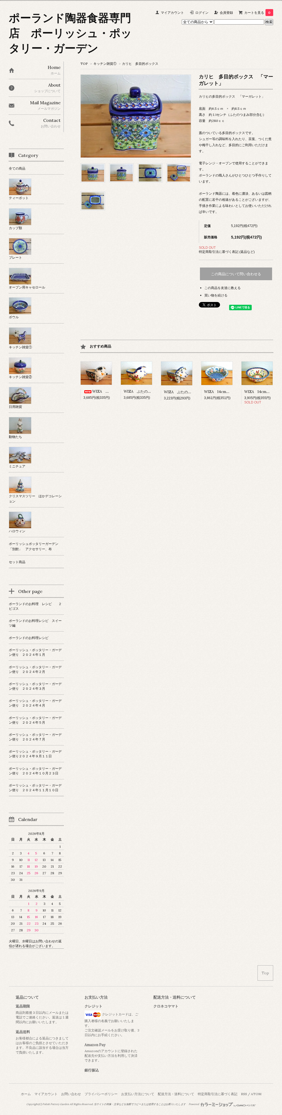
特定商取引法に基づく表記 (217, 1094)
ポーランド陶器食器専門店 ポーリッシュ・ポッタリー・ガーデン (70, 33)
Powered (194, 1104)
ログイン (201, 12)
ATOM (256, 1094)
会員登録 (226, 12)
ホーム (26, 1094)
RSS (244, 1094)
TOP (84, 64)
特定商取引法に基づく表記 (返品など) (227, 252)
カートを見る (257, 12)
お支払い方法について (137, 1094)
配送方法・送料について (176, 1094)
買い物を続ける (215, 295)
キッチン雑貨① (104, 64)
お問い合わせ (71, 1094)
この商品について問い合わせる (236, 274)
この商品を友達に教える (222, 288)
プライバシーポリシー (101, 1094)
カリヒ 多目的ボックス (140, 64)
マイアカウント (172, 12)
